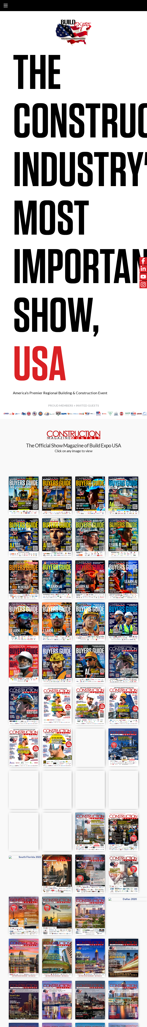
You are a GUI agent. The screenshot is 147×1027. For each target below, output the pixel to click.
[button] (5, 5)
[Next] (139, 414)
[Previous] (8, 414)
